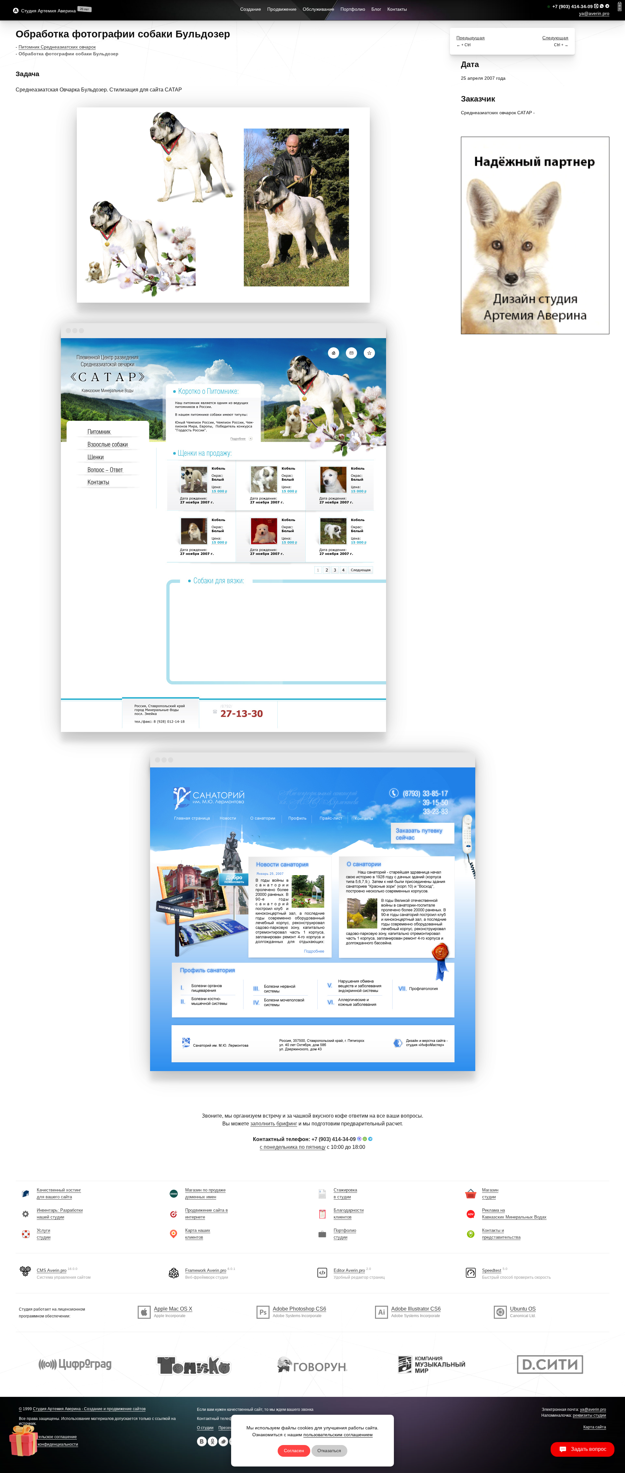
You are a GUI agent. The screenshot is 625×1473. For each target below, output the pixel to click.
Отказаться (329, 1450)
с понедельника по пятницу (293, 1147)
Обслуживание (318, 9)
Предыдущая (470, 37)
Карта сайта (594, 1427)
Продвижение (282, 9)
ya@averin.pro (594, 13)
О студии (205, 1427)
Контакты (397, 9)
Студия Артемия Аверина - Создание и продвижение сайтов (89, 1409)
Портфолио (352, 9)
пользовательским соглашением (338, 1434)
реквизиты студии (589, 1415)
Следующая (555, 37)
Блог (376, 9)
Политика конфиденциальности (48, 1444)
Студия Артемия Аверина (47, 10)
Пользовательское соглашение (48, 1437)
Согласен (294, 1450)
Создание (250, 9)
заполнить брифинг (273, 1123)
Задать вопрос (586, 1449)
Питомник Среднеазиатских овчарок (57, 46)
